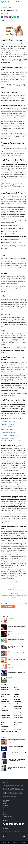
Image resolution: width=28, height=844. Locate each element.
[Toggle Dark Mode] (21, 2)
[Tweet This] (5, 17)
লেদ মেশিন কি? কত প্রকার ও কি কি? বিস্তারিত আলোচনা (16, 679)
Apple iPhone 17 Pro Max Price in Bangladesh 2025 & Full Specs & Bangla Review (16, 767)
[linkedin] (10, 824)
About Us (5, 803)
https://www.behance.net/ (8, 432)
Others (9, 638)
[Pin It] (7, 17)
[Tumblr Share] (12, 17)
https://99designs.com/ (7, 429)
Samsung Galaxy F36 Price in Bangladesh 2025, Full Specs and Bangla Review (17, 753)
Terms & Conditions (7, 816)
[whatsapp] (20, 824)
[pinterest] (15, 824)
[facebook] (16, 2)
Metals (9, 651)
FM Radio (5, 809)
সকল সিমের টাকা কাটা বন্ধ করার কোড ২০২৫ (14, 620)
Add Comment (9, 606)
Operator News (10, 618)
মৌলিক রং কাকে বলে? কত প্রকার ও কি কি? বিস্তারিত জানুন (17, 659)
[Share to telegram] (18, 17)
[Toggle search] (24, 2)
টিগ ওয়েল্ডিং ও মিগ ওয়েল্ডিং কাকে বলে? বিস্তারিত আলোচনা (16, 672)
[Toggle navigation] (26, 2)
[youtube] (17, 824)
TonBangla (14, 842)
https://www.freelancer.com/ (9, 427)
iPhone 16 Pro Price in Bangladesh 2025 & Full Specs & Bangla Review (17, 760)
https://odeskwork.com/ (7, 438)
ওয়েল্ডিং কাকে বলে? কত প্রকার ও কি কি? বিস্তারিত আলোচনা (17, 626)
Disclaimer (5, 807)
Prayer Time (6, 811)
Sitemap (5, 814)
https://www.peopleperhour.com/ (10, 435)
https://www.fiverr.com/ (7, 424)
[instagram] (12, 824)
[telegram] (23, 824)
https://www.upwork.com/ (8, 421)
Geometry (9, 664)
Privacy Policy (6, 812)
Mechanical (10, 625)
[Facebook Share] (2, 17)
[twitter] (19, 2)
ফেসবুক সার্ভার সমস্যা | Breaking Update (15, 746)
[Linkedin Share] (10, 17)
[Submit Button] (23, 836)
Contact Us (5, 805)
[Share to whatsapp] (15, 17)
